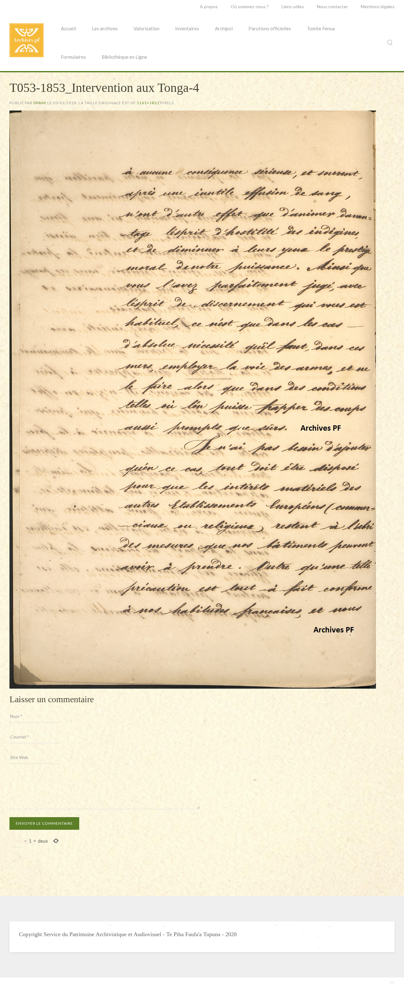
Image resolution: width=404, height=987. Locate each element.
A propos (209, 6)
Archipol (224, 28)
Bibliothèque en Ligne (124, 57)
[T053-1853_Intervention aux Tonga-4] (192, 399)
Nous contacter (332, 6)
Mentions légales (378, 6)
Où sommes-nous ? (250, 6)
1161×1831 (148, 102)
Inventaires (187, 28)
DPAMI (39, 102)
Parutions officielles (269, 28)
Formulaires (73, 57)
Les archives (105, 28)
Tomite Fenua (321, 28)
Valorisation (146, 28)
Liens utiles (293, 6)
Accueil (68, 28)
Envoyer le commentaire (44, 823)
